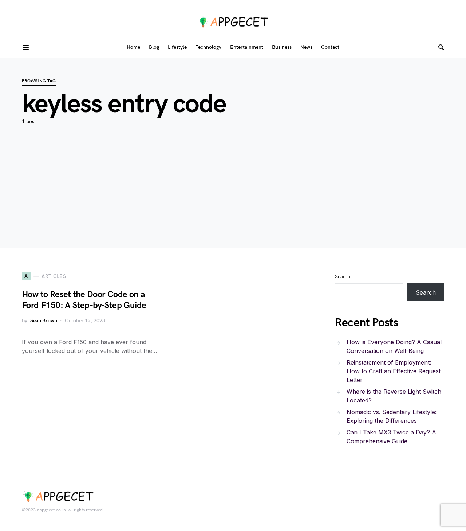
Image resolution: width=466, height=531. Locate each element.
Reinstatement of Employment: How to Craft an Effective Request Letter (394, 371)
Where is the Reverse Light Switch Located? (394, 396)
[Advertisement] (233, 197)
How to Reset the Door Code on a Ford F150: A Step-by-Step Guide (84, 300)
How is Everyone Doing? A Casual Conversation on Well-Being (394, 346)
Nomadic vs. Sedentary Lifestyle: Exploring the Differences (392, 416)
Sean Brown (43, 321)
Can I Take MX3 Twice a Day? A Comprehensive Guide (391, 437)
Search (342, 277)
